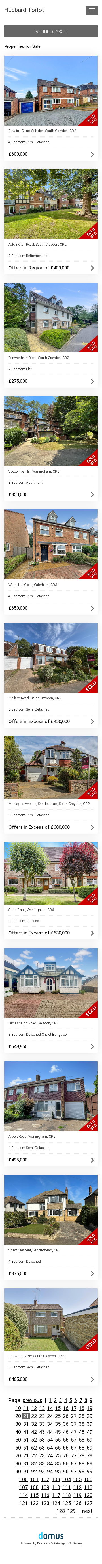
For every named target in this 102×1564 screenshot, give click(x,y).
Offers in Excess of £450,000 (39, 721)
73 (42, 1456)
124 (56, 1503)
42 (34, 1432)
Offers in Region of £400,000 (38, 268)
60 (18, 1448)
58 (81, 1440)
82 (34, 1463)
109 (45, 1487)
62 (34, 1448)
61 (26, 1448)
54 (50, 1440)
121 (23, 1503)
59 (89, 1440)
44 (50, 1432)
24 (50, 1416)
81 (26, 1463)
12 (34, 1408)
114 (23, 1495)
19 (89, 1408)
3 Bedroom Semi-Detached (29, 709)
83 (42, 1463)
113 (88, 1487)
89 (89, 1463)
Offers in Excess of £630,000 (39, 933)
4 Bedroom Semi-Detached (29, 142)
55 (58, 1440)
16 (66, 1408)
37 (73, 1424)
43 (42, 1432)
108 (34, 1487)
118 (66, 1495)
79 (89, 1456)
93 (42, 1471)
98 (81, 1471)
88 (81, 1463)
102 (45, 1479)
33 (42, 1424)
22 (34, 1416)
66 (66, 1448)
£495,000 (17, 1160)
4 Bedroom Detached (24, 1261)
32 (34, 1424)
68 (81, 1448)
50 (18, 1440)
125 (66, 1503)
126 (77, 1503)
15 (58, 1408)
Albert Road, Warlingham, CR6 (31, 1136)
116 (45, 1495)
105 (77, 1479)
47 (73, 1432)
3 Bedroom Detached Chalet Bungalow (38, 1034)
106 (88, 1479)
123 (45, 1503)
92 (34, 1471)
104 (66, 1479)
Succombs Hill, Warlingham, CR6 (33, 471)
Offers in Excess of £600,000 (39, 827)
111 (66, 1487)
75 (58, 1456)
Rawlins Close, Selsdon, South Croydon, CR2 (42, 131)
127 (88, 1503)
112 (77, 1487)
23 (42, 1416)
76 (66, 1456)
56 (66, 1440)
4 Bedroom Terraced (23, 921)
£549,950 (17, 1046)
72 (34, 1456)
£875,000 (17, 1273)
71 (26, 1456)
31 (26, 1424)
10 (18, 1408)
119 (77, 1495)
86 (66, 1463)
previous (32, 1400)
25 (58, 1416)
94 (50, 1471)
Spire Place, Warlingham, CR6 (31, 910)
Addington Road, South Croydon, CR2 (37, 244)
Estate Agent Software (66, 1543)
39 (89, 1424)
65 (58, 1448)
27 (73, 1416)
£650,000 (17, 608)
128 (60, 1511)
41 (26, 1432)
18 (81, 1408)
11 (26, 1408)
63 (42, 1448)
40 (18, 1432)
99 (89, 1471)
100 (23, 1479)
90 (18, 1471)
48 (81, 1432)
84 (50, 1463)
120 (88, 1495)
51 (26, 1440)
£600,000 (17, 154)
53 (42, 1440)
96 (66, 1471)
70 (18, 1456)
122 (34, 1503)
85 (58, 1463)
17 (73, 1408)
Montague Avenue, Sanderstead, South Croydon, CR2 (49, 804)
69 (89, 1448)
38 (81, 1424)
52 (34, 1440)
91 (26, 1471)
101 (34, 1479)
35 (58, 1424)
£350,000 (17, 494)
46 (66, 1432)
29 (89, 1416)
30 (18, 1424)
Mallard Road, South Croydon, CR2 (34, 698)
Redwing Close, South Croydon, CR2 (36, 1356)
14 (50, 1408)
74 (50, 1456)
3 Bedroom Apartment (25, 482)
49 (89, 1432)
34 (50, 1424)
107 (23, 1487)
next (87, 1511)
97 (73, 1471)
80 (18, 1463)
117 (56, 1495)
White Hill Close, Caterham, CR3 (32, 585)
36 (66, 1424)
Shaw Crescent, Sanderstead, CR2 (34, 1250)
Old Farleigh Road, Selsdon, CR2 (33, 1023)
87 (73, 1463)
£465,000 (17, 1379)
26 (66, 1416)
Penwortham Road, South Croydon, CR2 (38, 358)
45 (58, 1432)
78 (81, 1456)
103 (56, 1479)
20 (18, 1416)
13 (42, 1408)
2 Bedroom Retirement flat (28, 256)
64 (50, 1448)
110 (56, 1487)
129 (71, 1511)
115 (34, 1495)
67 (73, 1448)
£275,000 (17, 381)
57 (73, 1440)
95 (58, 1471)
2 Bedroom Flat (20, 369)
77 (73, 1456)
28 (81, 1416)
